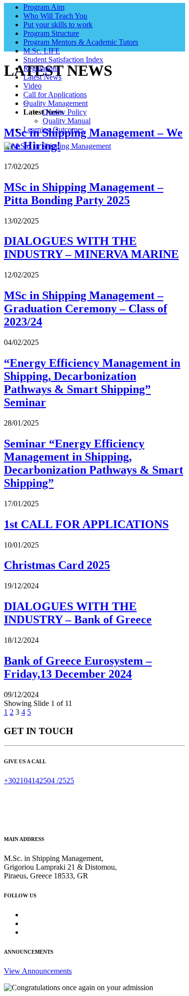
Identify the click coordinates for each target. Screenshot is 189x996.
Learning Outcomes (53, 129)
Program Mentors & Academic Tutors (80, 42)
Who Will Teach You (55, 16)
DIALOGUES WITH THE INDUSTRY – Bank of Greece (78, 613)
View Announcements (38, 971)
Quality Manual (67, 121)
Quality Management (55, 103)
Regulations (41, 68)
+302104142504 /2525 (39, 780)
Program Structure (51, 33)
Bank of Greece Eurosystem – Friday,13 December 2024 (78, 667)
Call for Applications (55, 94)
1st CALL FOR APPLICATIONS (86, 524)
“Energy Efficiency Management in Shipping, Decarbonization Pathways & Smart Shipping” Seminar (92, 383)
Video (32, 86)
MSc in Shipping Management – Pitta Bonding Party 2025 (83, 193)
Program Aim (43, 7)
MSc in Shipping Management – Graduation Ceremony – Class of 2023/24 (85, 308)
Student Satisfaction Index (63, 59)
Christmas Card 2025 (57, 565)
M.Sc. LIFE (41, 51)
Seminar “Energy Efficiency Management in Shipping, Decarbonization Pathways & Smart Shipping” (93, 463)
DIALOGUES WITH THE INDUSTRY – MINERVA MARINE (91, 247)
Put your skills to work (58, 24)
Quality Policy (65, 112)
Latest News (42, 77)
